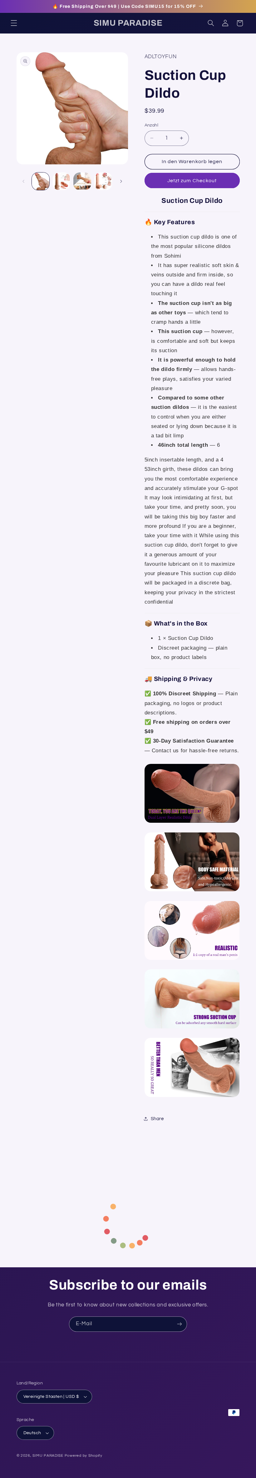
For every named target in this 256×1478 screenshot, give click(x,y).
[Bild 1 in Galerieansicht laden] (40, 181)
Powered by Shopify (83, 1455)
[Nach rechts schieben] (121, 181)
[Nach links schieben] (23, 181)
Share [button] (157, 1118)
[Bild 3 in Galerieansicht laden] (82, 181)
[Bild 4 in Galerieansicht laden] (103, 181)
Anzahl (152, 125)
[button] (14, 23)
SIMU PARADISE (47, 1455)
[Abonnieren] (179, 1324)
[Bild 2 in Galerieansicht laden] (61, 181)
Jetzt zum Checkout (192, 180)
